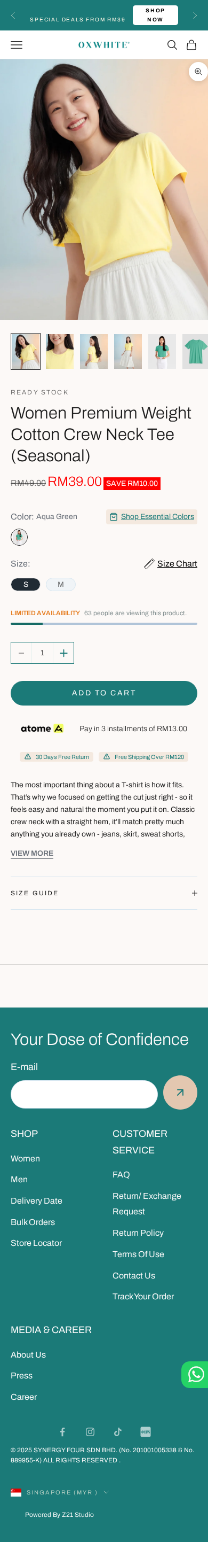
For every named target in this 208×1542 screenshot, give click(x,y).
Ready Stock (40, 392)
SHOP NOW (155, 14)
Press (22, 1375)
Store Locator (36, 1242)
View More (32, 853)
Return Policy (138, 1232)
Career (24, 1396)
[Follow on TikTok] (118, 1432)
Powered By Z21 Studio (59, 1514)
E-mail (24, 1066)
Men (19, 1179)
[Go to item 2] (60, 351)
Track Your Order (143, 1296)
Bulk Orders (33, 1222)
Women (25, 1158)
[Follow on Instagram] (90, 1432)
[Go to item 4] (128, 351)
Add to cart (104, 693)
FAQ (121, 1174)
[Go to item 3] (94, 351)
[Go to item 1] (26, 351)
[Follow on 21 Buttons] (145, 1432)
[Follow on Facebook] (62, 1432)
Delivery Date (36, 1200)
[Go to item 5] (162, 351)
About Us (28, 1354)
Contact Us (134, 1275)
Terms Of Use (138, 1254)
